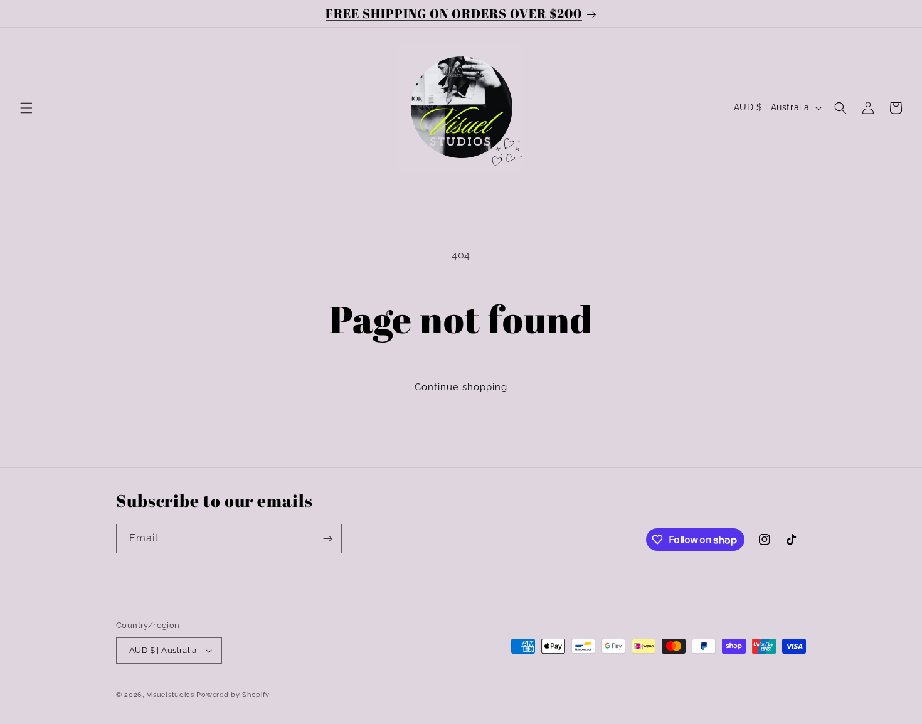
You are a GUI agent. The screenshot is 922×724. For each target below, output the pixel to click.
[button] (26, 108)
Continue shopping (461, 387)
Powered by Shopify (233, 695)
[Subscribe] (327, 538)
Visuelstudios (170, 695)
